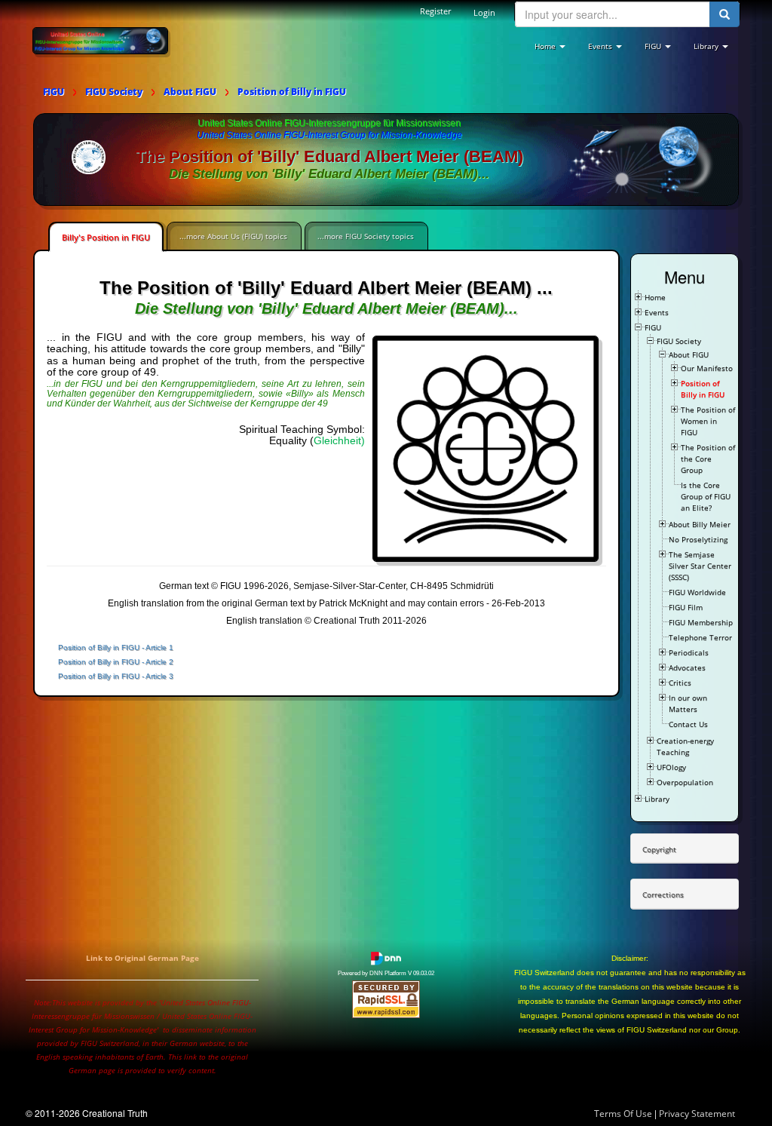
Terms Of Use (623, 1113)
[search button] (724, 14)
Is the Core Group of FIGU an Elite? (706, 496)
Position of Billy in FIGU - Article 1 (115, 647)
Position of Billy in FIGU (703, 389)
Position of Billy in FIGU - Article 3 (115, 676)
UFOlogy (671, 767)
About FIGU (689, 354)
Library (657, 798)
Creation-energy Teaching (685, 746)
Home (655, 297)
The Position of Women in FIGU (708, 420)
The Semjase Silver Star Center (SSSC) (700, 565)
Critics (680, 682)
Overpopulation (685, 782)
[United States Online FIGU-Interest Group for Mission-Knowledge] (100, 40)
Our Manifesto (707, 368)
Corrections (663, 894)
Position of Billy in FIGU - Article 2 (115, 662)
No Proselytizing (698, 539)
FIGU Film (686, 607)
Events (657, 312)
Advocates (687, 667)
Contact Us (688, 724)
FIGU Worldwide (697, 592)
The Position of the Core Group (708, 458)
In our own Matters (688, 703)
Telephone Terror (700, 637)
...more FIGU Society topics (365, 236)
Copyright (659, 849)
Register (435, 11)
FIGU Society (679, 341)
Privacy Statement (697, 1113)
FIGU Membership (701, 622)
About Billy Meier (700, 524)
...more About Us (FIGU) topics (233, 236)
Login (484, 12)
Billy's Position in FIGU (106, 237)
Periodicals (689, 652)
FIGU (653, 327)
